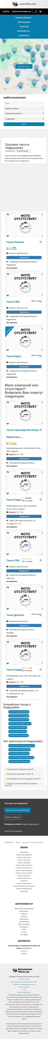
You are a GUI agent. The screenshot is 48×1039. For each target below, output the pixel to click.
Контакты (24, 951)
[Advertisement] (24, 187)
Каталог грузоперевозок (24, 870)
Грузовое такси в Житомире (18, 716)
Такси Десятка (15, 615)
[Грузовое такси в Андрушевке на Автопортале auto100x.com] (24, 970)
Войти (6, 11)
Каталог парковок (24, 863)
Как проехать (11, 268)
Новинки (24, 914)
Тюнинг (24, 932)
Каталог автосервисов (24, 855)
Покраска (24, 881)
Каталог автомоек (24, 860)
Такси (18, 842)
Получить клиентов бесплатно (17, 810)
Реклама (24, 953)
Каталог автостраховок (24, 865)
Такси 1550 (13, 560)
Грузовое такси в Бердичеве (19, 712)
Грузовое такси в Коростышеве (20, 724)
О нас (24, 990)
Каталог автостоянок (24, 857)
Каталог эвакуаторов (24, 868)
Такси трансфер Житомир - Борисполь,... (23, 433)
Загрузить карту (24, 66)
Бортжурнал (24, 35)
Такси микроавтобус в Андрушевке (21, 758)
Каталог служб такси (24, 878)
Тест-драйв (24, 935)
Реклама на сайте (12, 824)
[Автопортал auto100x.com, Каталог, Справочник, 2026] (15, 4)
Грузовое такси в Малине (18, 728)
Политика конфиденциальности (24, 984)
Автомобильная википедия (24, 909)
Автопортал (9, 842)
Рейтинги (24, 916)
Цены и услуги (24, 987)
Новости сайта (24, 979)
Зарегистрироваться (21, 11)
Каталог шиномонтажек (24, 873)
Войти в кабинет (13, 817)
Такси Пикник (15, 242)
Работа (23, 27)
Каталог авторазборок (24, 889)
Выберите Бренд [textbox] (11, 108)
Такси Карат (13, 356)
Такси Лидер (14, 669)
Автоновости (23, 31)
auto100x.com (28, 3)
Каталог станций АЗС (24, 883)
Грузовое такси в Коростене (18, 720)
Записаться (24, 257)
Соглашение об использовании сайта (24, 982)
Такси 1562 (13, 301)
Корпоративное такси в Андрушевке (21, 746)
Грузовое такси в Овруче (17, 731)
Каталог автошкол (24, 876)
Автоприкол (24, 927)
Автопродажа (24, 22)
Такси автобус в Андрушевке (19, 754)
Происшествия (24, 922)
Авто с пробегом (24, 924)
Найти (24, 124)
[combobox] (24, 108)
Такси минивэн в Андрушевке (19, 761)
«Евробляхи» (24, 919)
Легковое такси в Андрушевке (19, 750)
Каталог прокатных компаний (24, 886)
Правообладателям (24, 992)
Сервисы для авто (23, 18)
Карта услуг (24, 891)
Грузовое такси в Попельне (18, 735)
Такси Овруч (14, 499)
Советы (24, 929)
